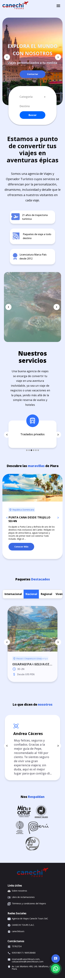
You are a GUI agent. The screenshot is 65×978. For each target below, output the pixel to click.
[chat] (55, 958)
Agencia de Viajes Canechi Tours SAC (30, 918)
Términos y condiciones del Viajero (29, 903)
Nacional (31, 586)
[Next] (58, 57)
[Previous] (7, 57)
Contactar (32, 74)
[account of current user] (58, 6)
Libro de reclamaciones (23, 897)
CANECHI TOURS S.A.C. (23, 925)
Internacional (13, 586)
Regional (46, 586)
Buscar (33, 115)
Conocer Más (21, 539)
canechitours (18, 931)
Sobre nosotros (19, 891)
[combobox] (32, 97)
